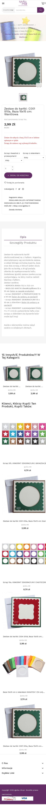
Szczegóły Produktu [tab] (23, 242)
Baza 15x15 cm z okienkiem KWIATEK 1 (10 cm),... (24, 692)
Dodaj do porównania (15, 183)
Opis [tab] (23, 237)
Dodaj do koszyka (19, 175)
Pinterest (23, 189)
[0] (42, 3)
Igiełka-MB (11, 390)
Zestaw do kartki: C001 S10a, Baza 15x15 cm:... (34, 386)
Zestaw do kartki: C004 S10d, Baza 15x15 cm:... (23, 636)
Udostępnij (16, 189)
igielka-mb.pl (19, 790)
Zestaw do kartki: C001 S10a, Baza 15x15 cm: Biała (12, 386)
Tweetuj (19, 189)
